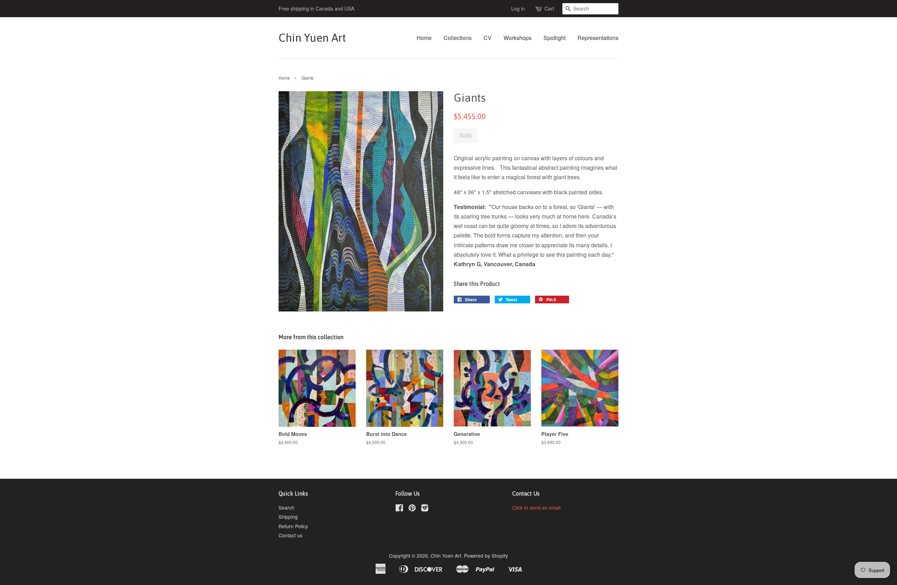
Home (424, 38)
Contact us (290, 535)
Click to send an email (536, 507)
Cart (549, 8)
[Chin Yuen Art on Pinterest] (412, 508)
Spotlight (554, 38)
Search (286, 507)
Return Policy (293, 526)
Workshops (518, 38)
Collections (458, 38)
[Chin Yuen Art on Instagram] (425, 508)
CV (488, 38)
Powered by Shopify (486, 555)
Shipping (288, 516)
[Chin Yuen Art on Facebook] (399, 508)
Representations (597, 38)
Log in (518, 8)
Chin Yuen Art (312, 37)
